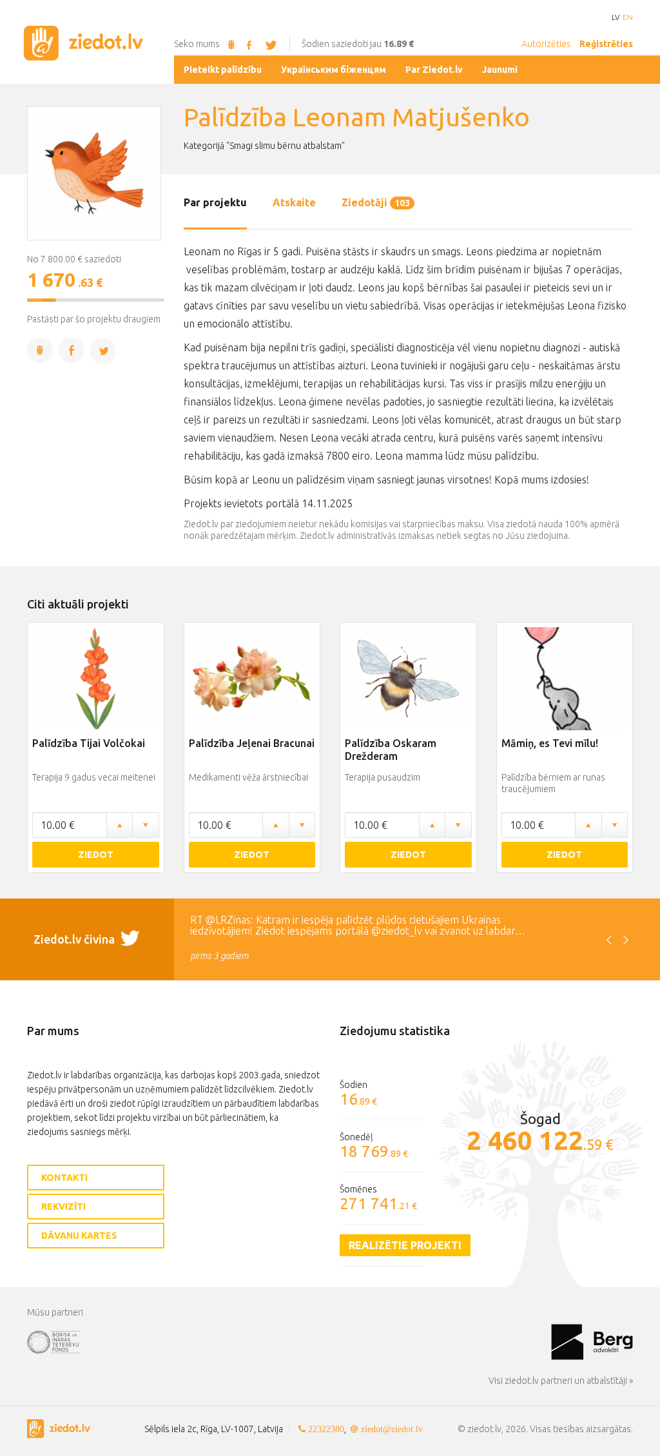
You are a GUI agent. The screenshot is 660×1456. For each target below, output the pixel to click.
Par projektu (215, 202)
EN (628, 17)
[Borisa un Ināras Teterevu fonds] (289, 1341)
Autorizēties (546, 44)
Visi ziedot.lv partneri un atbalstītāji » (561, 1380)
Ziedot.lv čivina (75, 939)
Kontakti (64, 1177)
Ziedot (95, 854)
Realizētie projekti (405, 1245)
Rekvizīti (63, 1206)
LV (615, 17)
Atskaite (294, 202)
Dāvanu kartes (79, 1235)
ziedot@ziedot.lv (392, 1428)
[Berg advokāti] (592, 1341)
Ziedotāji (376, 202)
